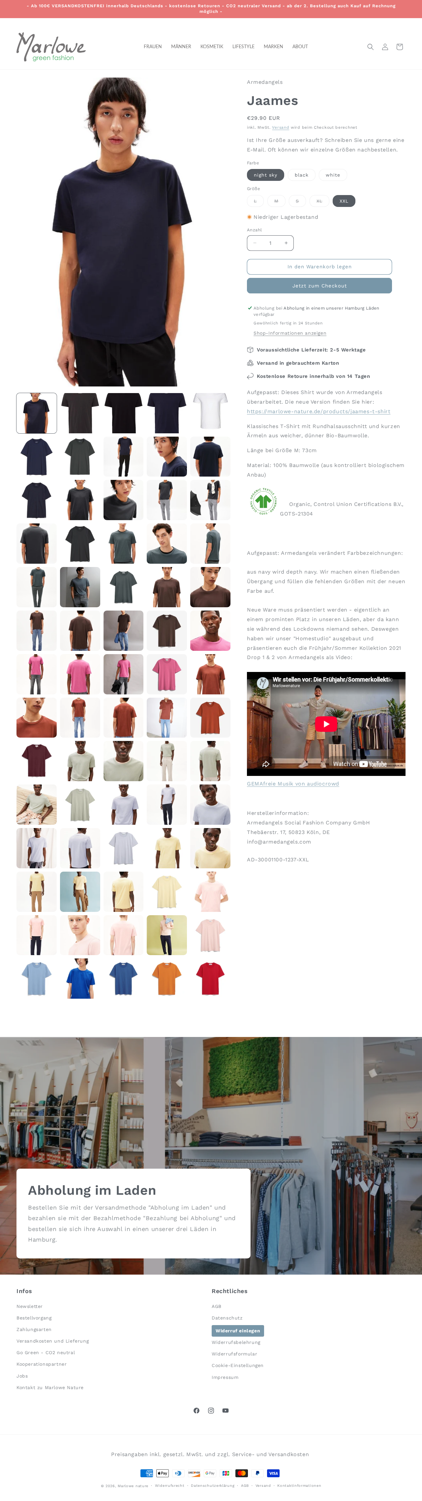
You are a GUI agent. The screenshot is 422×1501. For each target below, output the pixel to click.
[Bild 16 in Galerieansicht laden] (36, 543)
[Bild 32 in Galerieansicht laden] (80, 674)
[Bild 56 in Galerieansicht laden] (36, 892)
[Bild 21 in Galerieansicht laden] (36, 587)
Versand (280, 127)
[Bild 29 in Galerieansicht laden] (167, 631)
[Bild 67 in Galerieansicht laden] (80, 978)
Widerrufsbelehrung (236, 1342)
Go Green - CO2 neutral (45, 1352)
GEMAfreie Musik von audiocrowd (293, 784)
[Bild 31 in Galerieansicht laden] (36, 674)
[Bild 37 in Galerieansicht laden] (80, 718)
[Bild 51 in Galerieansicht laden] (36, 848)
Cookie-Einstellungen (238, 1365)
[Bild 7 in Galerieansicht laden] (80, 457)
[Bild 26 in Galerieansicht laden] (36, 631)
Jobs (22, 1375)
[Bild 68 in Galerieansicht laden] (124, 978)
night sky (265, 175)
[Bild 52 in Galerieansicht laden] (80, 848)
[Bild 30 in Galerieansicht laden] (210, 631)
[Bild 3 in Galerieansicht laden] (124, 413)
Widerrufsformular (234, 1353)
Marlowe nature (133, 1486)
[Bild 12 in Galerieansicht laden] (80, 500)
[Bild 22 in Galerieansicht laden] (80, 587)
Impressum (225, 1377)
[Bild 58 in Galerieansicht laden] (124, 892)
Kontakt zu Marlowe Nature (50, 1387)
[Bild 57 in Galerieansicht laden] (80, 892)
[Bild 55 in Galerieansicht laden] (210, 848)
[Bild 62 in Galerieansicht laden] (80, 935)
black (302, 175)
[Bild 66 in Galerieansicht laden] (36, 978)
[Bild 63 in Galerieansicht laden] (124, 935)
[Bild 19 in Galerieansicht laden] (167, 543)
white (333, 175)
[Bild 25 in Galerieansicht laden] (210, 587)
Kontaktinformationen (299, 1485)
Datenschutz (227, 1317)
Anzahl (254, 229)
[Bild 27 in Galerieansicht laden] (80, 631)
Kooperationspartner (41, 1364)
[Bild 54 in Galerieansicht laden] (167, 848)
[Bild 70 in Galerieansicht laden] (210, 978)
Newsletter (29, 1306)
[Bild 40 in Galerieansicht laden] (210, 718)
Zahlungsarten (34, 1329)
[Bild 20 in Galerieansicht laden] (210, 543)
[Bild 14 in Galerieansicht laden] (167, 500)
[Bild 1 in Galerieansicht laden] (36, 413)
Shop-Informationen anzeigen (290, 333)
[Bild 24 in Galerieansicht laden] (167, 587)
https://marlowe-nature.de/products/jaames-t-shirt (318, 411)
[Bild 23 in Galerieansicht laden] (124, 587)
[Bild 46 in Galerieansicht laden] (36, 804)
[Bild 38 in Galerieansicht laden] (124, 718)
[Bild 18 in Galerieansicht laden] (124, 543)
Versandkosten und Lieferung (52, 1341)
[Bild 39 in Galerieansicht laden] (167, 718)
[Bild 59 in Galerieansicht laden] (167, 892)
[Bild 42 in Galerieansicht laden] (80, 761)
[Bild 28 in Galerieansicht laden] (124, 631)
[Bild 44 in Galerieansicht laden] (167, 761)
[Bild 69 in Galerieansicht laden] (167, 978)
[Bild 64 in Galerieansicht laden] (167, 935)
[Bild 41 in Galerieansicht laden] (36, 761)
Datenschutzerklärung (212, 1485)
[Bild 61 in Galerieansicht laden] (36, 935)
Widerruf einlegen (238, 1330)
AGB (217, 1306)
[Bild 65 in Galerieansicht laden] (210, 935)
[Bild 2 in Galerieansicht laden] (80, 413)
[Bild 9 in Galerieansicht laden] (167, 457)
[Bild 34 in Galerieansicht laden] (167, 674)
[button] (370, 47)
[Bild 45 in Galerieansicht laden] (210, 761)
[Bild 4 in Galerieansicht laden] (167, 413)
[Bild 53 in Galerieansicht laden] (124, 848)
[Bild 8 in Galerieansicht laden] (124, 457)
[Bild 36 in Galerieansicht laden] (36, 718)
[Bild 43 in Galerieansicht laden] (124, 761)
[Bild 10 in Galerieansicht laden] (210, 457)
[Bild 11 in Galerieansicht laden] (36, 500)
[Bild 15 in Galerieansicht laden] (210, 500)
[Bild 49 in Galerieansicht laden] (167, 804)
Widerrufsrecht (170, 1485)
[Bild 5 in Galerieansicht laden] (210, 413)
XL (322, 202)
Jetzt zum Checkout (319, 286)
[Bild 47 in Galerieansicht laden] (80, 804)
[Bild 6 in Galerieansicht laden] (36, 457)
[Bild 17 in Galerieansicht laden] (80, 543)
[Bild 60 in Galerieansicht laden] (210, 892)
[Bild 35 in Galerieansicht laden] (210, 674)
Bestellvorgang (33, 1317)
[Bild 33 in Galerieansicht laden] (124, 674)
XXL (344, 201)
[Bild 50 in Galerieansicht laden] (210, 804)
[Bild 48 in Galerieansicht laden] (124, 804)
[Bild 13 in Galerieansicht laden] (124, 500)
